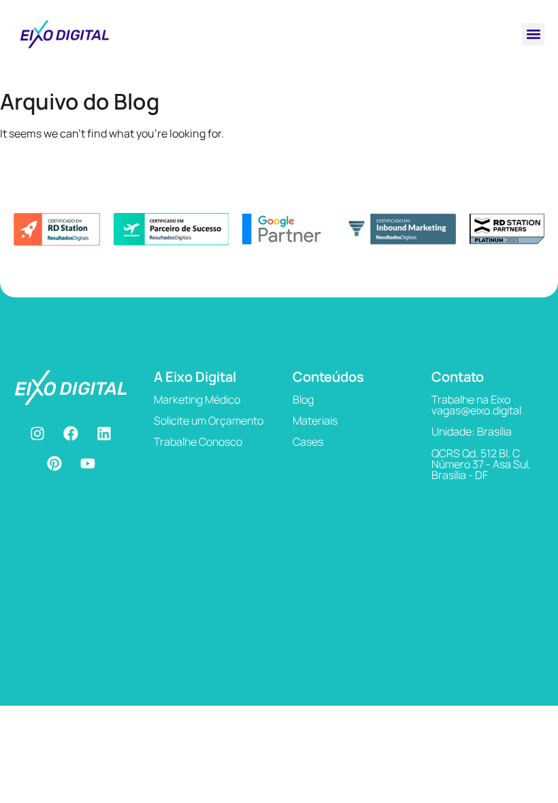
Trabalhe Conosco (198, 441)
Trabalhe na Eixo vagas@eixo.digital (476, 405)
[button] (533, 34)
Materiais (315, 420)
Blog (303, 399)
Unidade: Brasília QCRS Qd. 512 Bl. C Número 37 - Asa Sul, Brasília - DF (481, 453)
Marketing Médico (197, 399)
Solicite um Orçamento (208, 420)
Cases (308, 441)
